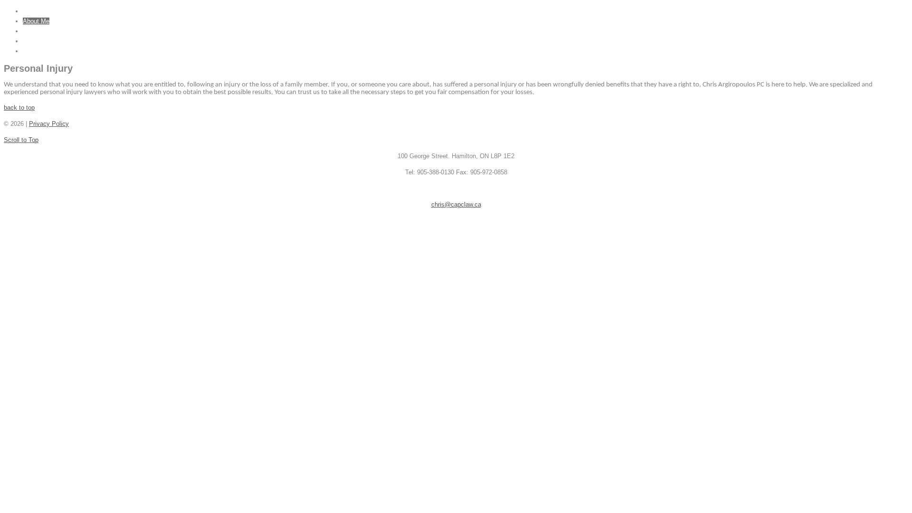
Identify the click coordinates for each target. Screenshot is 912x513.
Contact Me (39, 51)
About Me (36, 21)
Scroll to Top (21, 139)
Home (31, 11)
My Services (40, 31)
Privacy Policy (49, 123)
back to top (19, 107)
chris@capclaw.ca (456, 204)
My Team (35, 41)
